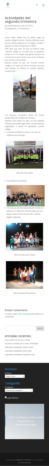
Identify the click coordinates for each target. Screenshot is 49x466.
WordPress (26, 463)
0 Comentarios (23, 28)
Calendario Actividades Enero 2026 (18, 351)
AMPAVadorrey (14, 26)
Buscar (40, 328)
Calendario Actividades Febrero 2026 (19, 347)
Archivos (8, 373)
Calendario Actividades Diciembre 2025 (20, 354)
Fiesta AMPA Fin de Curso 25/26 (17, 340)
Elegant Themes (24, 460)
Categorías (9, 387)
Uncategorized (10, 28)
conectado (27, 314)
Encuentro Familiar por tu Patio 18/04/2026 (21, 343)
